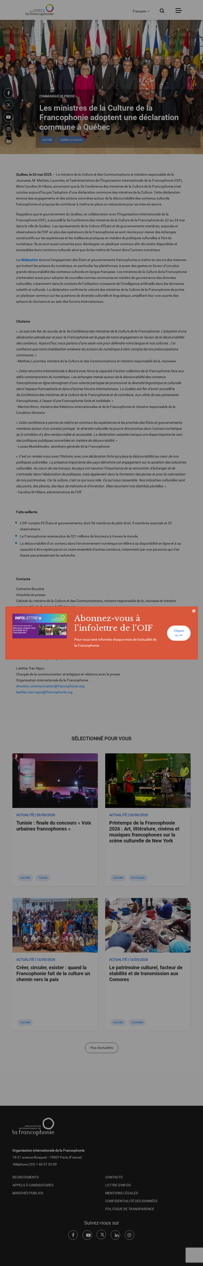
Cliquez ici (179, 633)
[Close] (194, 611)
